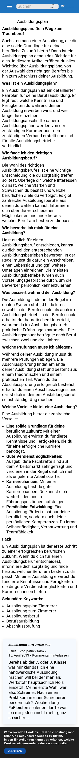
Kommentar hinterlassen (50, 655)
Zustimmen (15, 751)
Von (32, 651)
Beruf (12, 651)
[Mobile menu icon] (9, 6)
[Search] (52, 6)
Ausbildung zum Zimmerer (29, 645)
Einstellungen (24, 739)
